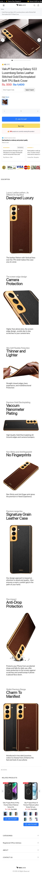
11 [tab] (25, 60)
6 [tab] (18, 60)
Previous (3, 40)
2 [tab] (13, 60)
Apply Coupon (30, 90)
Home (2, 9)
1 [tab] (12, 60)
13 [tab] (28, 60)
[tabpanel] (21, 39)
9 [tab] (23, 60)
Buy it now (21, 126)
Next (39, 40)
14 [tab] (29, 60)
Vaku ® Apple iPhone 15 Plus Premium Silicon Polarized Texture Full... (11, 805)
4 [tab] (16, 60)
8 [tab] (21, 60)
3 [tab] (14, 60)
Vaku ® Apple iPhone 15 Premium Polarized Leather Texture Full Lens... (31, 805)
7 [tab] (20, 60)
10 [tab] (24, 60)
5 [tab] (17, 60)
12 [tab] (27, 60)
